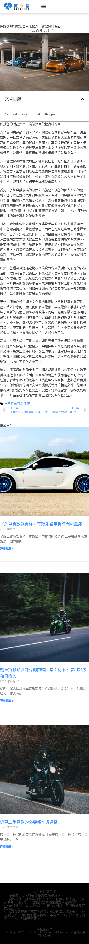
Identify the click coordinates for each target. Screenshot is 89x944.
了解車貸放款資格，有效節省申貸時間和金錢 (41, 524)
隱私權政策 (44, 929)
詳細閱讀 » (6, 548)
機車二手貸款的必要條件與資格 (29, 822)
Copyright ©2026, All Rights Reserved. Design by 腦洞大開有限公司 (45, 934)
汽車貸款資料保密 (17, 404)
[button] (43, 6)
